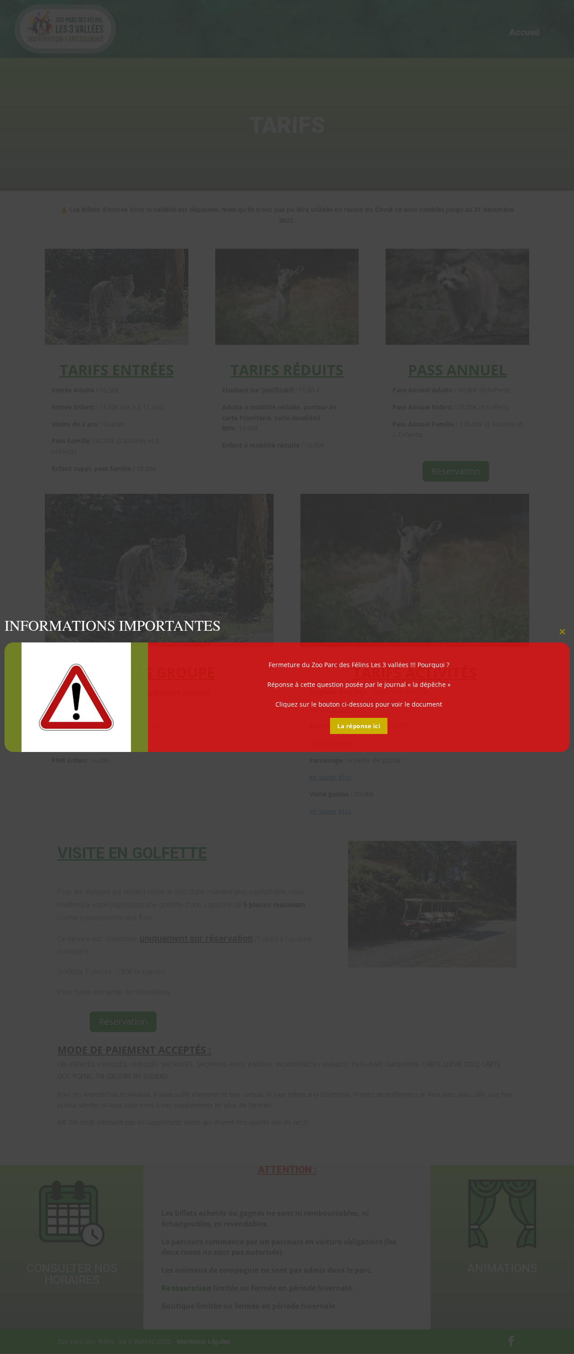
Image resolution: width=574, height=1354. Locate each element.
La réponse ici (358, 726)
